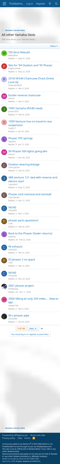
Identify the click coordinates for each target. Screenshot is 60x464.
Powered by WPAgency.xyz (15, 435)
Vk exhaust (15, 246)
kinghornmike (14, 68)
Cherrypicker (14, 167)
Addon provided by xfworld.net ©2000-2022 (20, 458)
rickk (10, 223)
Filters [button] (53, 46)
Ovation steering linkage (24, 164)
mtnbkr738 (13, 305)
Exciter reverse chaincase (24, 95)
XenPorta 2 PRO (9, 461)
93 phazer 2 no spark (21, 259)
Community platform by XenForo (27, 444)
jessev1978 (13, 111)
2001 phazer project (21, 285)
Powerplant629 (15, 85)
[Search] (56, 4)
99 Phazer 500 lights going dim (27, 151)
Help (20, 438)
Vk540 (12, 207)
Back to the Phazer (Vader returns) (30, 233)
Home (27, 438)
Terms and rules (37, 435)
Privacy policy (8, 438)
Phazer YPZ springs (20, 138)
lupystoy (12, 141)
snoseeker (13, 318)
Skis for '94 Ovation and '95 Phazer (30, 65)
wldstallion (13, 55)
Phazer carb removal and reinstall (29, 194)
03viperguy (13, 288)
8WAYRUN (36, 461)
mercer (11, 98)
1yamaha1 (13, 184)
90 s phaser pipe (18, 315)
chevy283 (12, 210)
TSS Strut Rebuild (19, 52)
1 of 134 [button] (21, 328)
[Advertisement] (30, 20)
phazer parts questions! (23, 220)
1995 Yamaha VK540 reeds (25, 108)
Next (31, 328)
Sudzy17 (12, 128)
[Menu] (4, 3)
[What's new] (50, 4)
